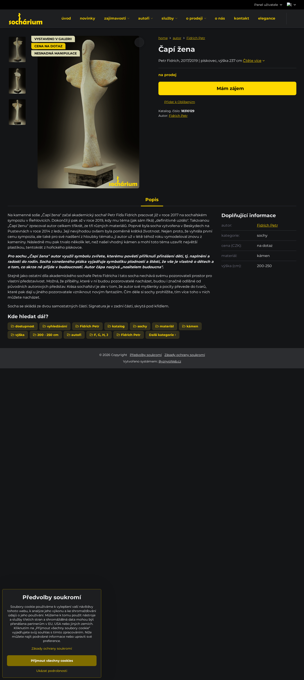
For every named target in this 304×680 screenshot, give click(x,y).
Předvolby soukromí (146, 355)
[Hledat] (293, 18)
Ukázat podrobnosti (51, 671)
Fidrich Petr (178, 116)
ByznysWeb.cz (170, 361)
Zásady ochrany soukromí (184, 355)
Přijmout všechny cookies (52, 661)
